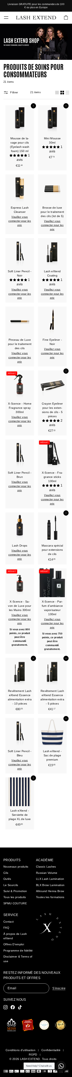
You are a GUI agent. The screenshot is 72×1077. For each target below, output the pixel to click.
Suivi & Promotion (15, 891)
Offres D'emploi (13, 944)
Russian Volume (46, 872)
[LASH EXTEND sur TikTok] (20, 1007)
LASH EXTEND (30, 1059)
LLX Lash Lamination (50, 878)
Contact (8, 921)
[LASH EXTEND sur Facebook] (13, 1007)
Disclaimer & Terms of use (17, 959)
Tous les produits (14, 897)
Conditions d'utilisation (20, 1050)
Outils (7, 878)
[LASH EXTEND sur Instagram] (5, 1007)
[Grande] (57, 92)
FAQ (6, 927)
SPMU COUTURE (15, 903)
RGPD (33, 1054)
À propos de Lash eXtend (15, 936)
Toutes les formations (50, 897)
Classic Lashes (46, 866)
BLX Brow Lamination (50, 885)
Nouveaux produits (15, 866)
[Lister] (67, 92)
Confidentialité (50, 1050)
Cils (5, 872)
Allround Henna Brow (50, 891)
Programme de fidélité (18, 950)
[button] (19, 155)
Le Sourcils (10, 885)
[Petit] (62, 92)
